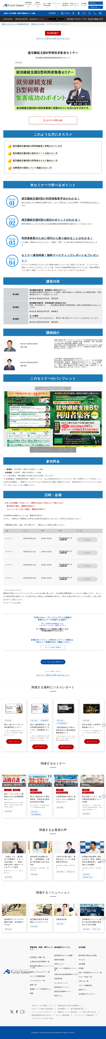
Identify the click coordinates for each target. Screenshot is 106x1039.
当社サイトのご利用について (42, 1005)
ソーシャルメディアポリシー (42, 1012)
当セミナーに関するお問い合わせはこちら (53, 38)
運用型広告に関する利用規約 (68, 1005)
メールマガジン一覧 (37, 980)
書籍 (31, 993)
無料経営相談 (59, 960)
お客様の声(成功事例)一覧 (39, 961)
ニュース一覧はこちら (56, 19)
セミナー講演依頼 (62, 1015)
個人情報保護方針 (77, 1009)
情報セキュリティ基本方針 (68, 1012)
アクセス (82, 960)
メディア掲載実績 (85, 985)
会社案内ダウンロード (87, 994)
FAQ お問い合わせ (89, 1012)
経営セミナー (59, 964)
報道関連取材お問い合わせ (41, 1015)
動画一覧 (33, 985)
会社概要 (82, 964)
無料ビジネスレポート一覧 (40, 972)
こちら (18, 485)
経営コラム (58, 996)
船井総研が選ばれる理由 (88, 955)
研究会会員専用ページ (62, 991)
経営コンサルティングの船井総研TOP (15, 24)
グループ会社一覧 (85, 977)
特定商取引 (62, 1009)
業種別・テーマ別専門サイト (41, 989)
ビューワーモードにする (53, 388)
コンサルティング (61, 983)
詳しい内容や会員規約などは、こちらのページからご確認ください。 (53, 624)
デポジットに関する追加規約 (42, 1009)
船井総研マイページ (61, 987)
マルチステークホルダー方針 (42, 1018)
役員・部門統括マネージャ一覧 (90, 972)
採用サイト (83, 990)
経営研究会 (58, 978)
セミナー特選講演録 (37, 976)
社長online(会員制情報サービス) (66, 974)
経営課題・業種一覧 (37, 957)
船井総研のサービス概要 (63, 955)
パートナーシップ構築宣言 (84, 1015)
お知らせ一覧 (84, 981)
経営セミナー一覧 (37, 24)
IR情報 (81, 968)
